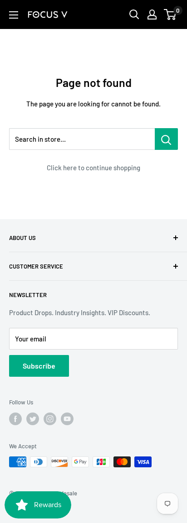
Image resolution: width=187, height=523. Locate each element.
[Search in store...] (166, 139)
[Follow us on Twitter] (32, 419)
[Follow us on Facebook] (15, 419)
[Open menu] (13, 15)
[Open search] (134, 14)
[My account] (152, 14)
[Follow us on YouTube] (67, 419)
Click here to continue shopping (93, 167)
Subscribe (39, 365)
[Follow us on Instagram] (50, 419)
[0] (170, 14)
